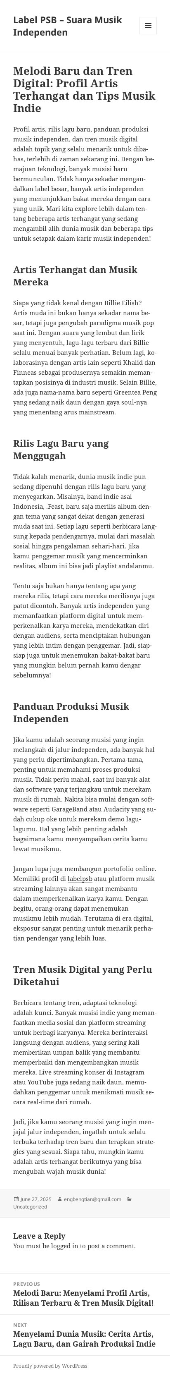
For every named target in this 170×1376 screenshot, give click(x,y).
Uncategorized (30, 1206)
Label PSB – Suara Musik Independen (67, 25)
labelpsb (80, 878)
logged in (64, 1246)
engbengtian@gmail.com (92, 1199)
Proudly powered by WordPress (50, 1365)
